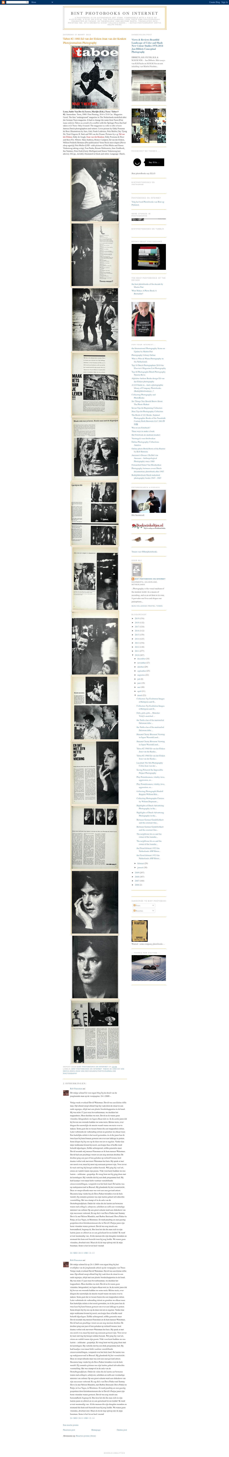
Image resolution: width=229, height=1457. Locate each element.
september (141, 670)
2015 (137, 634)
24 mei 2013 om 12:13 (82, 1252)
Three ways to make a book (143, 431)
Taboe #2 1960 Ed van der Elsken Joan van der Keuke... (151, 750)
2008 (137, 876)
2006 (137, 884)
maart (140, 695)
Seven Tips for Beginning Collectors (147, 407)
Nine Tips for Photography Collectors (147, 411)
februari (140, 863)
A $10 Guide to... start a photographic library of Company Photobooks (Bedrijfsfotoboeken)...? (147, 387)
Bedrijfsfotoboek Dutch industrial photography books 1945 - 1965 (146, 477)
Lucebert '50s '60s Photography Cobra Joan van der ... (150, 764)
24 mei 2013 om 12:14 (82, 1418)
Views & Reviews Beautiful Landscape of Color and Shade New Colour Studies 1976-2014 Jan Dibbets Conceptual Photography (147, 45)
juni (139, 683)
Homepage (95, 1429)
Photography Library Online (143, 355)
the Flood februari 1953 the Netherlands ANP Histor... (148, 850)
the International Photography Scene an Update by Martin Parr (148, 350)
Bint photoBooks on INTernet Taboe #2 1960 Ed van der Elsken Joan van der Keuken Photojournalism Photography (93, 1071)
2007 (137, 880)
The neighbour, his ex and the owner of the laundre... (149, 835)
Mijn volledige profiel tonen (147, 606)
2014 (137, 638)
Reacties (139, 910)
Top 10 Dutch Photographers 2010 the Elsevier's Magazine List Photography (149, 367)
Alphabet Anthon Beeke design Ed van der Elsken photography (148, 380)
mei (139, 687)
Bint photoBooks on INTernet (114, 13)
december (141, 658)
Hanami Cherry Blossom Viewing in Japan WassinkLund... (151, 736)
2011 (137, 651)
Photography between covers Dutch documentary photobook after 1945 (148, 470)
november (141, 662)
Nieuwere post (69, 1429)
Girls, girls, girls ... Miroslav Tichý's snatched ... (148, 714)
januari (140, 867)
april (139, 691)
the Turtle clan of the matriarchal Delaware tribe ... (150, 722)
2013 (137, 642)
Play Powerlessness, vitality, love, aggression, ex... (151, 779)
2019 (137, 618)
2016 (137, 630)
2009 (137, 872)
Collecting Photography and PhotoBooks (144, 396)
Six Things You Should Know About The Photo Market (147, 403)
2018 (137, 622)
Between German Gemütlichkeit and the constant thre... (150, 821)
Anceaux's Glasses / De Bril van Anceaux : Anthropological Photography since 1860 (145, 458)
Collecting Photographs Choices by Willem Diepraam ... (150, 800)
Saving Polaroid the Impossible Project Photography (150, 771)
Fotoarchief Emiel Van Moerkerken (146, 464)
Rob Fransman (76, 1088)
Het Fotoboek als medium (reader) (146, 434)
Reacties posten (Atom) (86, 1435)
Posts (137, 905)
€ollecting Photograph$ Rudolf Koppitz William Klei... (150, 793)
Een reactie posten (71, 1425)
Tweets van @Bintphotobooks (144, 551)
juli (139, 679)
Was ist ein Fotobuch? (141, 427)
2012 (137, 646)
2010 (137, 655)
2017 (137, 626)
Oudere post (122, 1429)
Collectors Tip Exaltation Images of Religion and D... (151, 700)
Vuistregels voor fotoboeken (143, 438)
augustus (141, 674)
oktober (140, 666)
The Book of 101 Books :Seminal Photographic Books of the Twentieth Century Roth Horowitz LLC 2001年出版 (148, 420)
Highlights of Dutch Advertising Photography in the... (150, 807)
